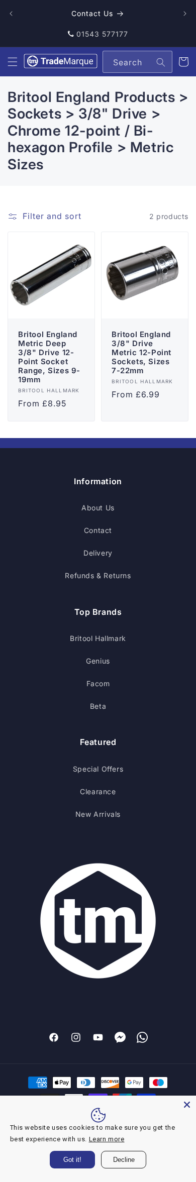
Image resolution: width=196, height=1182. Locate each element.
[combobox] (137, 61)
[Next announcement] (185, 14)
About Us (98, 507)
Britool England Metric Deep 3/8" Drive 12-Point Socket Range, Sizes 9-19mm (49, 357)
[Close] (187, 1105)
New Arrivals (98, 814)
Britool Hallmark (98, 638)
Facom (98, 683)
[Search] (161, 62)
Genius (98, 661)
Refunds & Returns (98, 575)
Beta (98, 706)
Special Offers (98, 769)
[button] (13, 62)
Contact (98, 530)
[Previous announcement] (11, 14)
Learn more (107, 1139)
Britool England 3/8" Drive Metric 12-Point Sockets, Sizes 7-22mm (141, 352)
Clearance (98, 791)
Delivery (98, 553)
